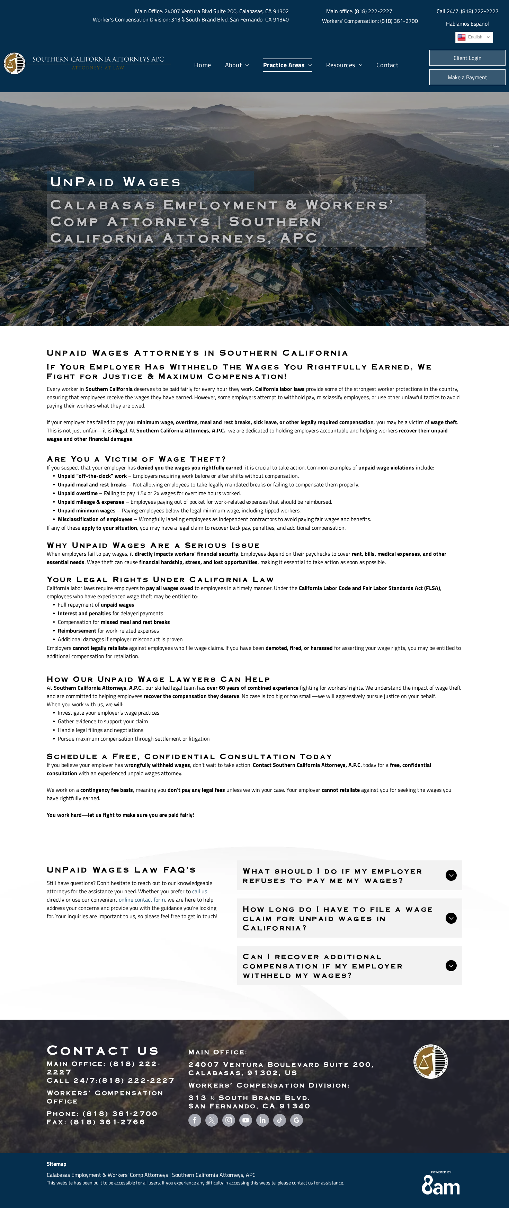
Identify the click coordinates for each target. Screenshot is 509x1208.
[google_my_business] (296, 1121)
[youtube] (245, 1121)
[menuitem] (202, 65)
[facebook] (194, 1121)
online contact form (142, 899)
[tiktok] (279, 1121)
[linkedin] (262, 1121)
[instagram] (228, 1121)
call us (199, 891)
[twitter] (211, 1121)
